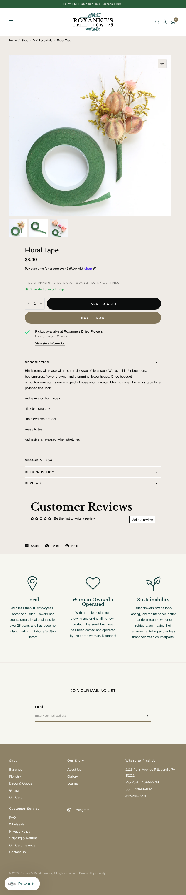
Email (39, 706)
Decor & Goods (20, 783)
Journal (72, 783)
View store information (50, 343)
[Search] (157, 22)
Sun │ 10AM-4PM (138, 789)
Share (35, 545)
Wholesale (16, 824)
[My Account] (165, 22)
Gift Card (15, 797)
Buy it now (93, 317)
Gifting (14, 790)
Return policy (39, 472)
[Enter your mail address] (146, 716)
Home (13, 40)
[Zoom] (162, 63)
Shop (24, 40)
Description (37, 362)
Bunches (15, 769)
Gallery (72, 776)
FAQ (12, 817)
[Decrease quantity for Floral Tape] (28, 303)
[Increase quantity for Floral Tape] (41, 303)
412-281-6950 (135, 796)
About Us (74, 769)
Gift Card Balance (22, 845)
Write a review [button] (142, 520)
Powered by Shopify (92, 873)
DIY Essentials (42, 40)
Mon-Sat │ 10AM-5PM (142, 782)
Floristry (15, 776)
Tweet (55, 545)
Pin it (74, 545)
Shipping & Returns (23, 838)
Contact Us (17, 852)
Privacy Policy (19, 831)
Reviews (33, 483)
